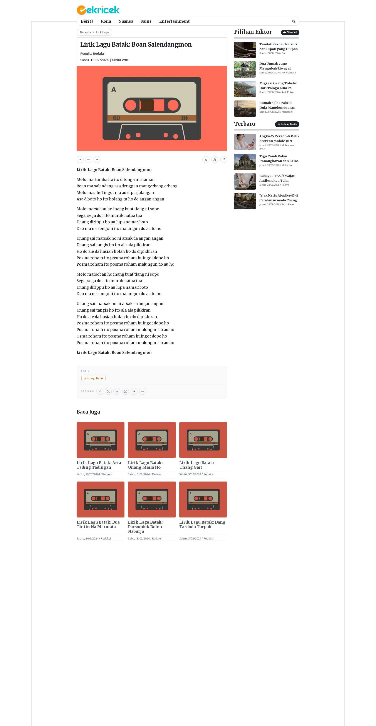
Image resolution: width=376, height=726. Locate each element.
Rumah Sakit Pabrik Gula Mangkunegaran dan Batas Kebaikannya (278, 105)
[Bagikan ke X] (108, 391)
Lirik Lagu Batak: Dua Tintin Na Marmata (98, 524)
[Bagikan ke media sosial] (97, 159)
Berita (87, 21)
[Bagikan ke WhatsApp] (125, 391)
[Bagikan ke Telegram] (134, 391)
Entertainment (174, 21)
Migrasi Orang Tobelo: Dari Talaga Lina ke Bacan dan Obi (278, 85)
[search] (293, 21)
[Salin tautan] (88, 159)
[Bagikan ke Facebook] (99, 391)
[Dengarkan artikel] (80, 159)
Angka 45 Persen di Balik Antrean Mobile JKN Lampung (279, 138)
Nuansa (125, 21)
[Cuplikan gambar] (100, 440)
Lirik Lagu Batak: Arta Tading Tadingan (99, 465)
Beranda (85, 32)
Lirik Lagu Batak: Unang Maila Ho (145, 465)
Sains (146, 21)
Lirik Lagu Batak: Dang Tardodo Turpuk (202, 524)
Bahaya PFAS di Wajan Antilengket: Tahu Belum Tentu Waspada (277, 178)
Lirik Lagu (102, 32)
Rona (106, 21)
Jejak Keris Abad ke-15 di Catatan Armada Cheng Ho (278, 197)
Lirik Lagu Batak (93, 378)
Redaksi (99, 53)
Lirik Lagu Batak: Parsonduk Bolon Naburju (145, 527)
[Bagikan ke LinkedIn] (116, 391)
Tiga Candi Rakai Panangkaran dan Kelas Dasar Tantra (279, 158)
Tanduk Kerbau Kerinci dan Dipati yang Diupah (278, 46)
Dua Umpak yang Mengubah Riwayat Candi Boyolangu (275, 66)
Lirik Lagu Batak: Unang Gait (196, 465)
